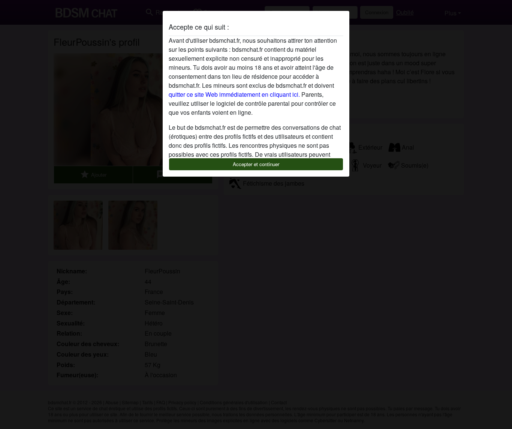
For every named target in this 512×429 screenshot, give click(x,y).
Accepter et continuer (256, 164)
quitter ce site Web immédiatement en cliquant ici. (234, 94)
